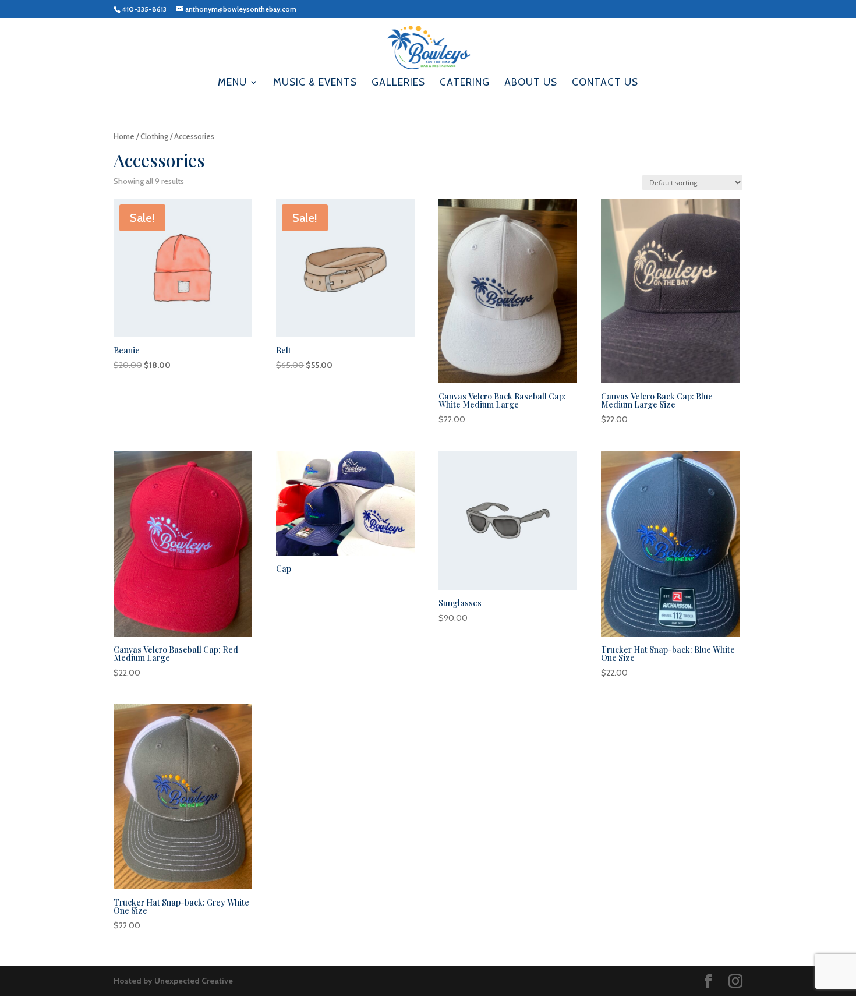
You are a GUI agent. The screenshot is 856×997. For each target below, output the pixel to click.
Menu (232, 83)
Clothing (154, 136)
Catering (465, 83)
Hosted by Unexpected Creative (173, 980)
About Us (530, 83)
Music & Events (315, 83)
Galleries (398, 83)
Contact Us (605, 83)
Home (124, 136)
